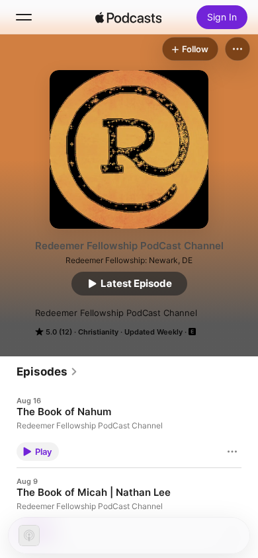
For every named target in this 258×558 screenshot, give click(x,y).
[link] (47, 371)
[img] (128, 17)
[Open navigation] (23, 17)
